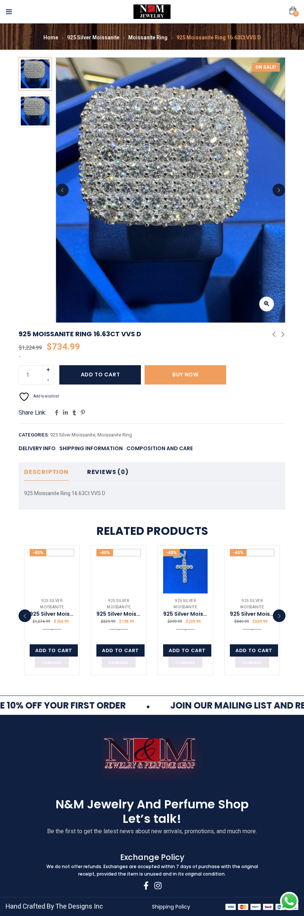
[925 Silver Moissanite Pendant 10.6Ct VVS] (52, 571)
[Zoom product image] (266, 304)
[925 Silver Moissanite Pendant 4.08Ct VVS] (185, 571)
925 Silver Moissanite (93, 38)
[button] (293, 11)
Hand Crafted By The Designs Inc (54, 907)
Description (46, 472)
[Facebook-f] (146, 885)
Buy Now (185, 374)
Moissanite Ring (148, 38)
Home (50, 38)
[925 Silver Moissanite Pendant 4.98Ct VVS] (118, 571)
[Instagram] (158, 885)
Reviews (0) (108, 472)
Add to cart (100, 374)
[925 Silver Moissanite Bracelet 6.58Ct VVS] (252, 571)
